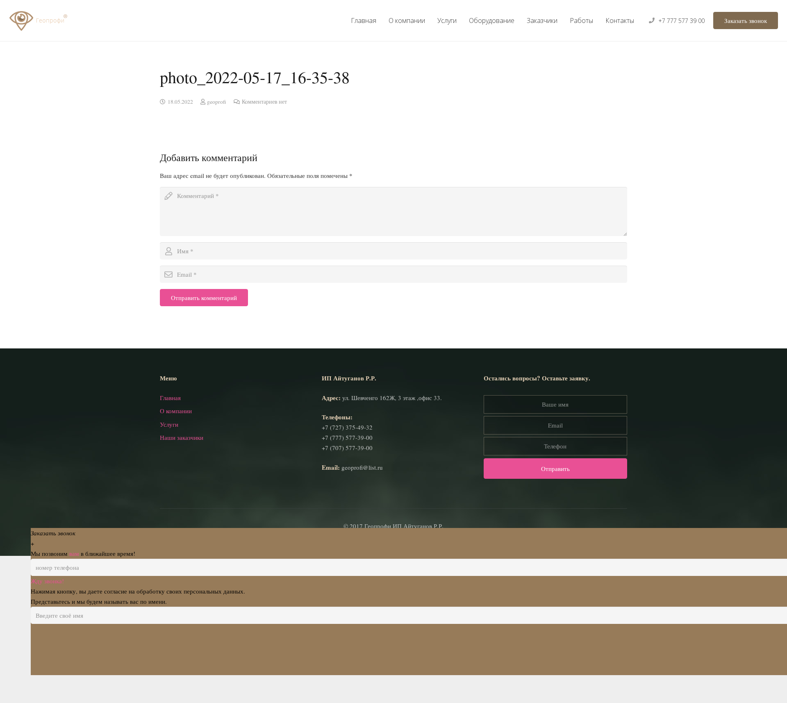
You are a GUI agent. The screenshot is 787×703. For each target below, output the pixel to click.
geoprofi (216, 101)
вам (74, 605)
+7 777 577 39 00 (681, 21)
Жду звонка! (47, 632)
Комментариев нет (264, 101)
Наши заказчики (181, 489)
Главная (170, 449)
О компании (176, 462)
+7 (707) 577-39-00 (347, 499)
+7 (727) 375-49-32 (347, 478)
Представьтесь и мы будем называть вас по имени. (99, 652)
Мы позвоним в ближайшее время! (83, 605)
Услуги (169, 475)
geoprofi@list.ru (362, 518)
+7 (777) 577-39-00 (347, 489)
